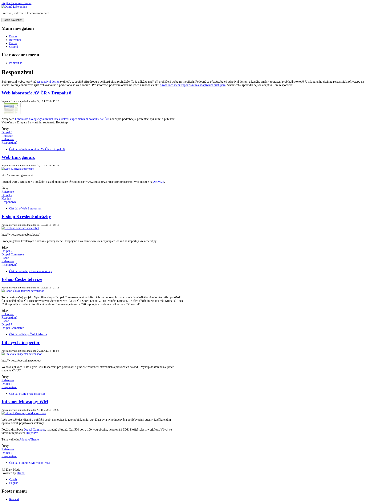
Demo (13, 43)
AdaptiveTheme (29, 439)
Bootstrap (7, 135)
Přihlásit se (15, 62)
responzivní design (48, 81)
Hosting (6, 198)
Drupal (21, 473)
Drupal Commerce (13, 254)
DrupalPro (32, 433)
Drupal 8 (7, 132)
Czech (13, 479)
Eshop (5, 257)
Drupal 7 (7, 195)
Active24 (158, 181)
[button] (11, 112)
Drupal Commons (34, 429)
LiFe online (20, 6)
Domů (13, 36)
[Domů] (7, 6)
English (13, 483)
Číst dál (37, 149)
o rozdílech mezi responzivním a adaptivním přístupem (193, 85)
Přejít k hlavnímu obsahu (16, 3)
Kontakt (14, 499)
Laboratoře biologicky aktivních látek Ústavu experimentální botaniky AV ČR (62, 119)
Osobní (13, 46)
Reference (15, 39)
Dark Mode (13, 469)
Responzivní (9, 142)
